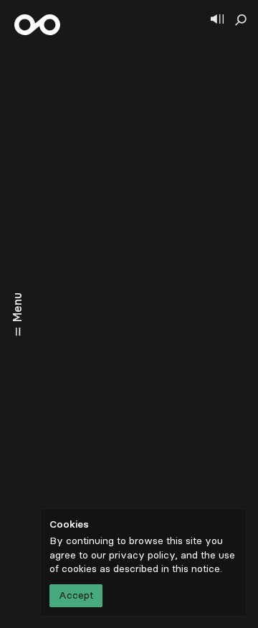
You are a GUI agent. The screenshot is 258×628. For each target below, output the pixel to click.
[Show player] (217, 20)
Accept (76, 595)
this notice (196, 569)
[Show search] (241, 20)
